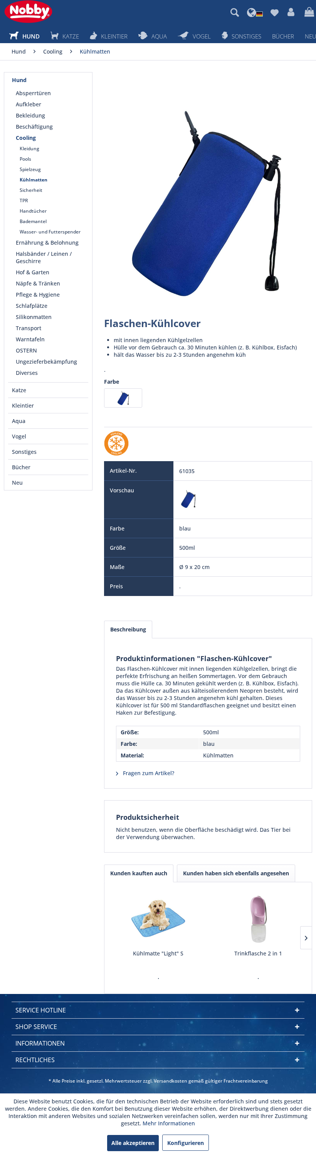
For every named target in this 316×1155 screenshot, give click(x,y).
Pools (25, 159)
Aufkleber (28, 104)
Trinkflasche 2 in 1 (258, 953)
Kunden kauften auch (138, 873)
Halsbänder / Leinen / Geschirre (44, 257)
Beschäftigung (34, 126)
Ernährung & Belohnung (47, 242)
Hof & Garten (32, 272)
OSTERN (26, 350)
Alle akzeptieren (133, 1143)
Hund (19, 80)
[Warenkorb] (308, 12)
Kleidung (29, 148)
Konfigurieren (185, 1143)
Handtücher (33, 211)
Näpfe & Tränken (38, 283)
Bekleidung (30, 115)
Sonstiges (24, 451)
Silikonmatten (34, 317)
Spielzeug (30, 169)
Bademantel (33, 221)
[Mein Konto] (291, 12)
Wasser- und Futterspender (50, 231)
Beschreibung (128, 629)
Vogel (19, 436)
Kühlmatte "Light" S (158, 953)
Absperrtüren (33, 93)
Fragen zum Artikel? (147, 773)
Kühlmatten (33, 179)
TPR (24, 200)
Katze (19, 390)
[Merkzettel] (274, 12)
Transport (28, 328)
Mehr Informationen (169, 1123)
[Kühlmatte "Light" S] (158, 919)
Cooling (26, 137)
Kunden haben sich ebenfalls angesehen (236, 873)
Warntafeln (30, 339)
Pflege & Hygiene (38, 294)
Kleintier (23, 405)
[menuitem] (235, 12)
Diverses (27, 372)
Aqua (18, 421)
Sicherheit (31, 190)
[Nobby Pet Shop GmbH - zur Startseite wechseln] (28, 11)
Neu (17, 482)
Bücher (21, 467)
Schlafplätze (31, 305)
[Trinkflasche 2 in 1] (258, 919)
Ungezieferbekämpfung (46, 361)
